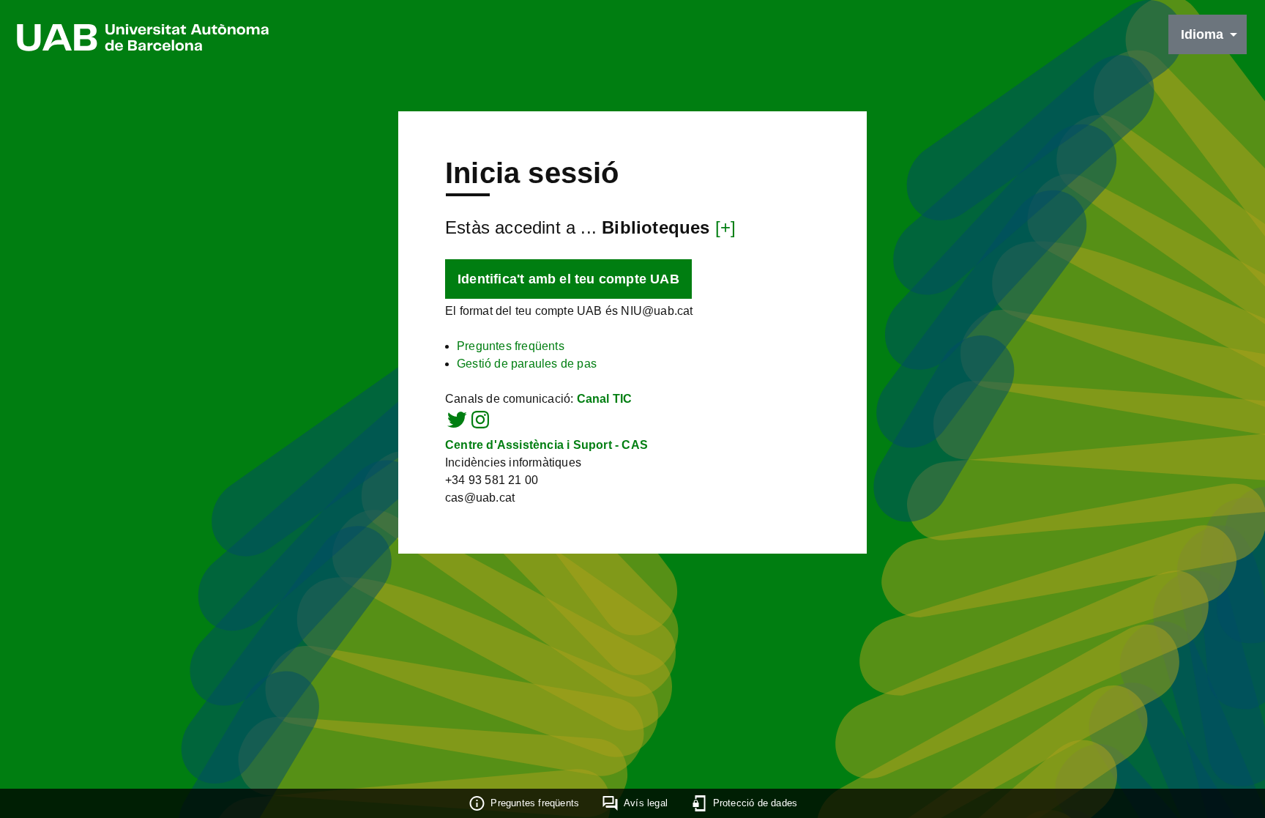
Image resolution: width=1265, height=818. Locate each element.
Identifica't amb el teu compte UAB (568, 279)
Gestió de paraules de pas (527, 363)
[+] (725, 227)
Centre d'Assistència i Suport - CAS (546, 445)
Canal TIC (604, 399)
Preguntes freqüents (510, 346)
